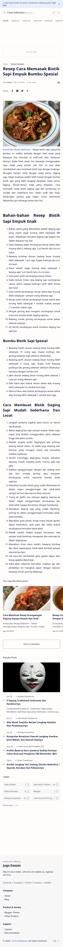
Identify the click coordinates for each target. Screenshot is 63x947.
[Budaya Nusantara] (26, 696)
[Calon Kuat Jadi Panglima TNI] (31, 746)
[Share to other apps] (27, 91)
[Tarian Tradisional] (24, 760)
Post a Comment (32, 644)
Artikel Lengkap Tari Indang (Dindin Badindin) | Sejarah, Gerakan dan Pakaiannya (33, 766)
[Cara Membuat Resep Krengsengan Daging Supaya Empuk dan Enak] (26, 598)
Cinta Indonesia (16, 12)
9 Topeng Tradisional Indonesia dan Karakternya (26, 702)
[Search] (58, 12)
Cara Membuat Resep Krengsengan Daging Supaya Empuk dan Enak (22, 617)
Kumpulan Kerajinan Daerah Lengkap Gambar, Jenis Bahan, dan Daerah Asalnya (32, 738)
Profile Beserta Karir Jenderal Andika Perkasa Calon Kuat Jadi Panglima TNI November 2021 (32, 752)
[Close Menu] (59, 4)
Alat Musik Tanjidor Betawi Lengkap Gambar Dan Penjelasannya (31, 724)
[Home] (5, 20)
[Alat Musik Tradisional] (27, 718)
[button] (53, 12)
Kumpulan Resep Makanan (16, 149)
